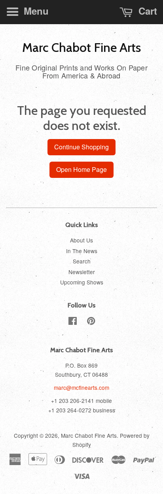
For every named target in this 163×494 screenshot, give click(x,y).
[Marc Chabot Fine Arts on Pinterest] (91, 322)
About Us (81, 240)
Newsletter (81, 272)
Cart (146, 10)
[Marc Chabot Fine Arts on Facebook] (72, 322)
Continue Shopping (81, 146)
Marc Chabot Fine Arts (81, 47)
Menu (35, 10)
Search (82, 261)
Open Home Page (81, 169)
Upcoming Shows (81, 282)
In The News (81, 251)
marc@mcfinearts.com (81, 387)
